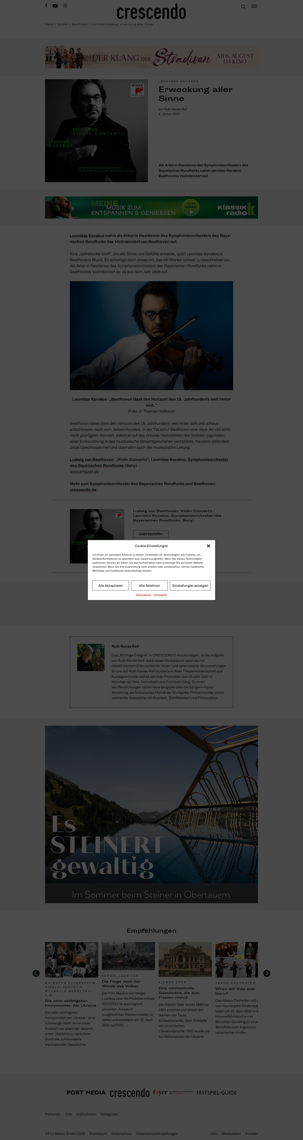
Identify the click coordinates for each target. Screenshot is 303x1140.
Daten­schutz (144, 594)
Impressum (160, 594)
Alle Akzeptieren (110, 585)
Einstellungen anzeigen (190, 585)
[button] (208, 546)
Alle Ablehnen (149, 585)
